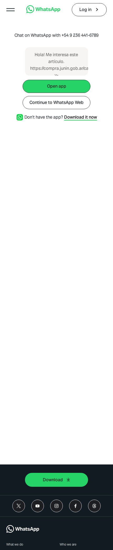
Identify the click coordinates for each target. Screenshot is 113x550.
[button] (10, 10)
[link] (43, 11)
